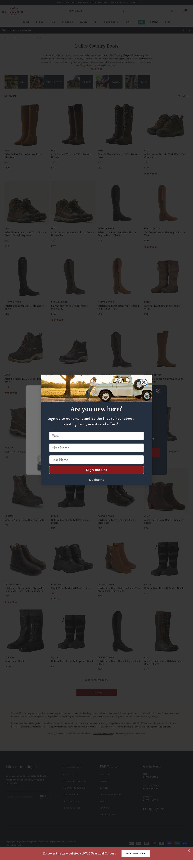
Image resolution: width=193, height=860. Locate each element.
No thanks (96, 479)
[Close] (189, 850)
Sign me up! (96, 470)
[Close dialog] (143, 382)
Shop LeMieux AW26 (135, 853)
